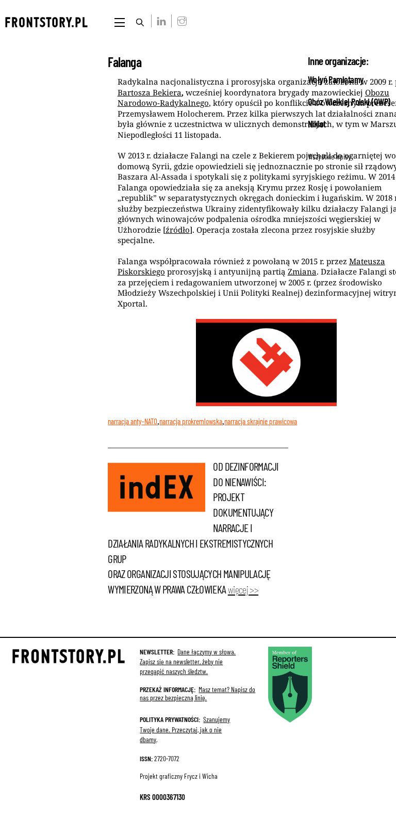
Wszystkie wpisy (329, 156)
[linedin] (160, 21)
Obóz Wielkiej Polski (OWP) (349, 101)
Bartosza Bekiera (150, 92)
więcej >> (243, 589)
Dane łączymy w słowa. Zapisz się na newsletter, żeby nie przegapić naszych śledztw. (188, 661)
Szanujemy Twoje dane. (185, 729)
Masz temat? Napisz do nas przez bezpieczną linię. (197, 693)
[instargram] (180, 21)
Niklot (317, 124)
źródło (178, 229)
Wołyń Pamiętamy (336, 79)
